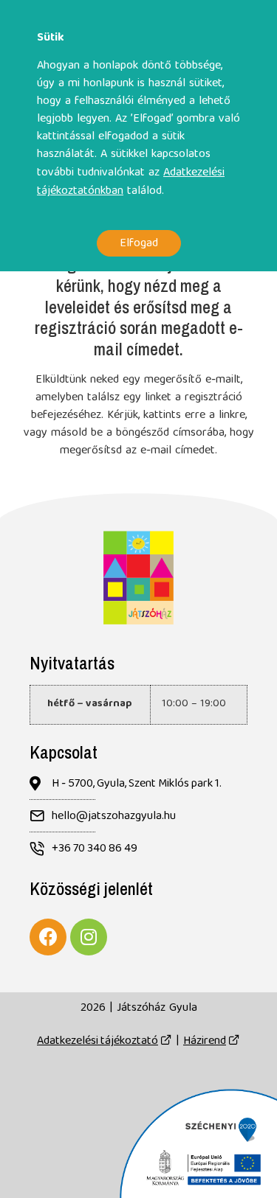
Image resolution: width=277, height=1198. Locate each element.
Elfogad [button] (139, 243)
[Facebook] (48, 937)
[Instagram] (88, 937)
